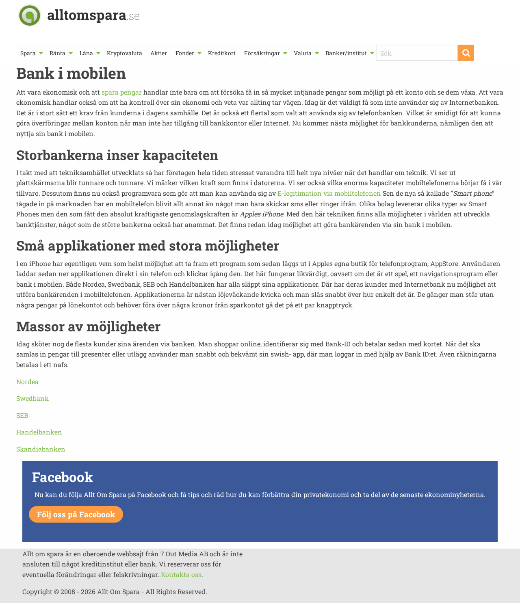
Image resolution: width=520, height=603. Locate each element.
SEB (22, 415)
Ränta (57, 53)
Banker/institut (346, 53)
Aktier (158, 53)
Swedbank (32, 398)
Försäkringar (262, 53)
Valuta (303, 53)
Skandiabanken (40, 449)
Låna (86, 53)
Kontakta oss (181, 574)
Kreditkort (222, 53)
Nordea (27, 381)
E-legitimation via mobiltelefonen (329, 193)
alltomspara (93, 14)
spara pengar (122, 92)
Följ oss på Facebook (76, 514)
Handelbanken (39, 432)
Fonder (185, 53)
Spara (28, 53)
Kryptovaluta (124, 53)
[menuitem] (31, 53)
